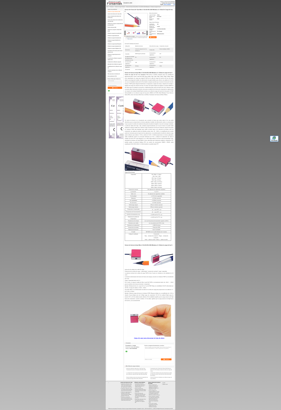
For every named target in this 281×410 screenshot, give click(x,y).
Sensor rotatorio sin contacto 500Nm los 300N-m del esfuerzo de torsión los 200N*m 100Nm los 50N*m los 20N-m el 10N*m (154, 393)
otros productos (111, 76)
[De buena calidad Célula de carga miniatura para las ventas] (124, 139)
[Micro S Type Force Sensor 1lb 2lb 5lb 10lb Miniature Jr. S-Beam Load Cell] (136, 21)
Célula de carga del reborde (113, 37)
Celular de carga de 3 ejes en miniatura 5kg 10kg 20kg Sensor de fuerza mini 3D (126, 389)
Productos (112, 6)
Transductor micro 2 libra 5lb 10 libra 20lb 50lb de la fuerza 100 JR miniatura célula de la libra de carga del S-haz (161, 370)
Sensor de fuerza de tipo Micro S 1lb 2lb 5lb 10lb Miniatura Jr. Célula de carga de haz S (137, 37)
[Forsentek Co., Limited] (174, 4)
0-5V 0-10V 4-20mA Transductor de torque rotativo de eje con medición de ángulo (153, 405)
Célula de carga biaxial (112, 35)
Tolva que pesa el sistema (113, 73)
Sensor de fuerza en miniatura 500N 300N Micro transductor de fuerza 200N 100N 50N (140, 390)
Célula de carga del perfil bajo (114, 43)
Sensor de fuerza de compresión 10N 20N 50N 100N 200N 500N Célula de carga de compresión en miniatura (140, 395)
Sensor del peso (111, 27)
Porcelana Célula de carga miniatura (124, 408)
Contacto (116, 87)
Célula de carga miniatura (120, 6)
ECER (171, 408)
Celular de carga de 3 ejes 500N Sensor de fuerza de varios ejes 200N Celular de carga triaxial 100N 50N (126, 385)
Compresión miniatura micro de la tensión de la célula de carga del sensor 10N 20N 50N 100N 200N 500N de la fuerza (161, 374)
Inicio (107, 6)
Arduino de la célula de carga (114, 61)
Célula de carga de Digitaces (114, 48)
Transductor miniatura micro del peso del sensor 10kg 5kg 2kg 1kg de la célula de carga (140, 385)
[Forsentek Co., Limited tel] (113, 92)
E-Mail (164, 382)
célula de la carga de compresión (114, 29)
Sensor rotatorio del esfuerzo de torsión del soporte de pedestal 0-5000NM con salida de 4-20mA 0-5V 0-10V (154, 387)
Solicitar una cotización (167, 3)
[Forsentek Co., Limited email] (110, 91)
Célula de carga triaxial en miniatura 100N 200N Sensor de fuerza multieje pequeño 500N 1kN (126, 394)
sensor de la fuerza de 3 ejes (114, 13)
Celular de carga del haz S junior (141, 285)
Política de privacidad (112, 408)
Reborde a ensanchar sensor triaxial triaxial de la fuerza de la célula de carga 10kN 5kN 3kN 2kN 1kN (126, 398)
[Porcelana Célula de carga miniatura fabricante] (114, 2)
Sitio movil (166, 384)
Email (173, 3)
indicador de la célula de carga (114, 64)
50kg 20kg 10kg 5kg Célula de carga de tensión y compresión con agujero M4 (140, 401)
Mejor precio (129, 38)
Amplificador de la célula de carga (115, 66)
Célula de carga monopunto (113, 46)
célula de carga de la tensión (113, 33)
